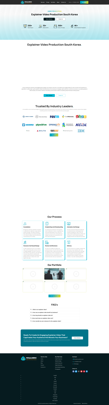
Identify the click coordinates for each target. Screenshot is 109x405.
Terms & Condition (77, 403)
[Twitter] (76, 371)
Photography (57, 369)
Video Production (58, 359)
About (42, 361)
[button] (33, 274)
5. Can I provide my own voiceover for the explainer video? (46, 321)
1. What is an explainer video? (39, 309)
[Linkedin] (87, 371)
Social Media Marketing (60, 367)
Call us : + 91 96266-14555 (74, 2)
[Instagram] (79, 371)
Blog (42, 363)
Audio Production (58, 363)
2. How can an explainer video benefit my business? (45, 312)
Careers (42, 365)
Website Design (58, 361)
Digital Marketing (58, 365)
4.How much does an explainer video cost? (42, 318)
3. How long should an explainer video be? (42, 315)
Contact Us (43, 367)
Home (42, 359)
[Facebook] (73, 371)
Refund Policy (84, 403)
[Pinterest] (84, 371)
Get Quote (84, 2)
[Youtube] (81, 371)
